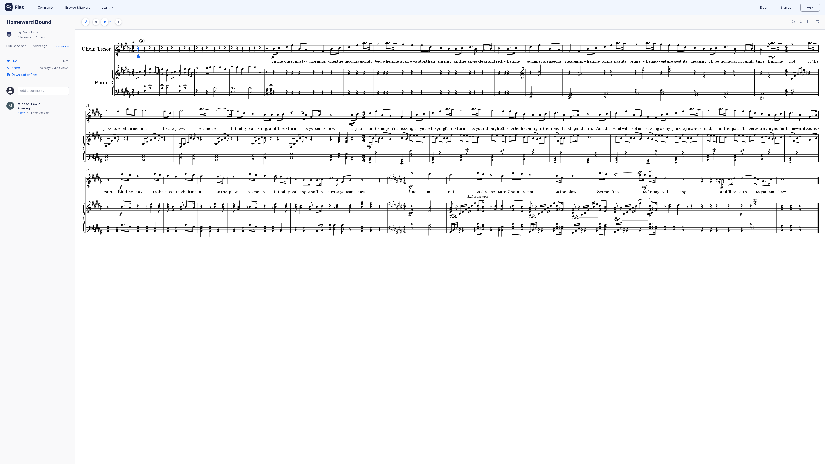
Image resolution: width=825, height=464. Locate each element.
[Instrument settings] (85, 22)
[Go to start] (96, 22)
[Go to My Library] (14, 7)
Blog (763, 7)
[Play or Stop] (104, 22)
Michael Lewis (29, 104)
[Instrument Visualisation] (118, 22)
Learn (106, 7)
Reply (21, 112)
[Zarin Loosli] (9, 34)
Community (46, 7)
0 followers (25, 37)
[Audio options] (110, 22)
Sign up (786, 7)
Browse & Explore (77, 7)
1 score (41, 37)
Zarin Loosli (31, 32)
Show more (61, 46)
